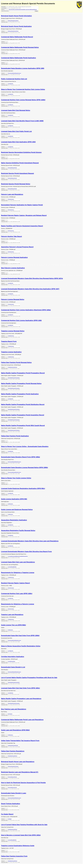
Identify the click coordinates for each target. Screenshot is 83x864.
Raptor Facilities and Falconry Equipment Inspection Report (22, 226)
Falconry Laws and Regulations (12, 194)
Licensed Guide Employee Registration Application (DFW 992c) (23, 488)
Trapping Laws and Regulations (12, 614)
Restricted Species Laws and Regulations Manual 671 (19, 772)
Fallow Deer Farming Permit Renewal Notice (16, 362)
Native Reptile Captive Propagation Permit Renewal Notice (21, 383)
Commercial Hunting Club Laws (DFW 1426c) (16, 593)
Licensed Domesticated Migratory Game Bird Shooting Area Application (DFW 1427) (30, 289)
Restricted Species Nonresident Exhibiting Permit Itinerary (21, 152)
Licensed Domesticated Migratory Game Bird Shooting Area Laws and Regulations (29, 541)
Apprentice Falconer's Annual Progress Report (17, 247)
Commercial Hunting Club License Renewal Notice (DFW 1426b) (23, 100)
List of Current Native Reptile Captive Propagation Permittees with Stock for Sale (29, 677)
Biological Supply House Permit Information (16, 16)
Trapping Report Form (9, 341)
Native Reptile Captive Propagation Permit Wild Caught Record (23, 425)
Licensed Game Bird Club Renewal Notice (15, 110)
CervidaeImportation (11, 661)
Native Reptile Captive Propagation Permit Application (20, 394)
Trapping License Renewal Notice (12, 331)
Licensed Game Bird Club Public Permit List (16, 131)
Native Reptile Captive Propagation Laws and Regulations (21, 698)
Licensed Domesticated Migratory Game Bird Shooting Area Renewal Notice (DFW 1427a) (32, 278)
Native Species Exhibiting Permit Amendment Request (20, 163)
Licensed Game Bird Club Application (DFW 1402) (18, 142)
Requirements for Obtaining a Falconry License (17, 604)
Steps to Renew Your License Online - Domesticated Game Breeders (24, 446)
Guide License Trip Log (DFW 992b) (13, 625)
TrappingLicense (11, 335)
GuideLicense (10, 503)
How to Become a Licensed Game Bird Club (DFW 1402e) (21, 835)
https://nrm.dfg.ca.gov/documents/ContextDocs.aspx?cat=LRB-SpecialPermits (23, 9)
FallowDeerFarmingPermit (12, 367)
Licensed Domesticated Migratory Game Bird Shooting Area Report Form (26, 551)
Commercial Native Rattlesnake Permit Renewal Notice (20, 47)
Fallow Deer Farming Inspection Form (14, 856)
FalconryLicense (11, 199)
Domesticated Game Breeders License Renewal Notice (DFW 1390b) (24, 467)
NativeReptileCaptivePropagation (14, 377)
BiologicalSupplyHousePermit (13, 20)
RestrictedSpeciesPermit (12, 167)
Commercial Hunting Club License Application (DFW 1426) (21, 320)
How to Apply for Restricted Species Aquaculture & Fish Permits (23, 782)
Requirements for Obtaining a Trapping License (17, 572)
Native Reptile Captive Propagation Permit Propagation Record (23, 373)
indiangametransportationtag (13, 745)
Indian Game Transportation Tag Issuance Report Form (20, 740)
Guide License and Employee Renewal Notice (17, 509)
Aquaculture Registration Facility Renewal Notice (18, 530)
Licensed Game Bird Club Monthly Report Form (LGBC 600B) (22, 121)
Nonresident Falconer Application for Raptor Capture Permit (22, 205)
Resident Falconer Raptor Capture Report (15, 583)
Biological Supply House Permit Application (16, 26)
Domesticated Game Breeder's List (13, 667)
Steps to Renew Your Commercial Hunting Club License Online (23, 89)
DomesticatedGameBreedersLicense (14, 73)
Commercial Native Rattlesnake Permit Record (17, 37)
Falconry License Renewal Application (14, 257)
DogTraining (10, 713)
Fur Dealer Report (7, 814)
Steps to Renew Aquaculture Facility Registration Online (20, 646)
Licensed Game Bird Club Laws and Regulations (18, 562)
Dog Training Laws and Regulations (13, 709)
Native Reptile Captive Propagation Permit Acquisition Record (22, 415)
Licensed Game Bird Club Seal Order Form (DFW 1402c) (20, 688)
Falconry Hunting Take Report (11, 236)
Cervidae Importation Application (12, 656)
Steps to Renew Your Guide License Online (16, 478)
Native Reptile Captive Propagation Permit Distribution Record (22, 404)
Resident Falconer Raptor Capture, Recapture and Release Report (24, 215)
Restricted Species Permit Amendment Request (17, 173)
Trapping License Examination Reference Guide (17, 845)
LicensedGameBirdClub (12, 566)
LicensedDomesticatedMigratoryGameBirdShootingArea (18, 556)
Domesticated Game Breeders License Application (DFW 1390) (22, 68)
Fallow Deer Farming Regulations (12, 751)
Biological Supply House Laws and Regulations (17, 761)
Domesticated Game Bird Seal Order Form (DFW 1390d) (20, 635)
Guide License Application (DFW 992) (14, 499)
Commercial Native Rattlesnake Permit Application (18, 58)
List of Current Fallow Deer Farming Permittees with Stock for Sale (24, 824)
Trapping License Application (11, 352)
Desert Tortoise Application (10, 803)
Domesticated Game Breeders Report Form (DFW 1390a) (20, 457)
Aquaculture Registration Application (14, 520)
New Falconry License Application (13, 268)
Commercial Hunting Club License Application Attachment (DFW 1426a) (26, 310)
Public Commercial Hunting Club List (14, 79)
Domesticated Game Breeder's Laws (13, 793)
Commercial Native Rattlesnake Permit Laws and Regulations (22, 719)
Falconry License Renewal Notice (12, 299)
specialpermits (10, 83)
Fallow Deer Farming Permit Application (15, 436)
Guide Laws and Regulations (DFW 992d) (15, 730)
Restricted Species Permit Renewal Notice (15, 184)
